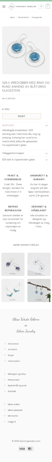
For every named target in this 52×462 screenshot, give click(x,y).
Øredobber (23, 17)
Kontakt (12, 391)
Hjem (12, 17)
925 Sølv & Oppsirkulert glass (18, 159)
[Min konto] (41, 6)
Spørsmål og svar (17, 385)
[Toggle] (46, 125)
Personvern (13, 379)
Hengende (37, 17)
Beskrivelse (8, 125)
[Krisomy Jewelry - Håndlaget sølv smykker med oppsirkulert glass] (22, 6)
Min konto (13, 415)
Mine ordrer (14, 404)
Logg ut (12, 421)
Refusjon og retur (17, 374)
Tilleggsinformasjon (13, 153)
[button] (4, 6)
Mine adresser (15, 410)
